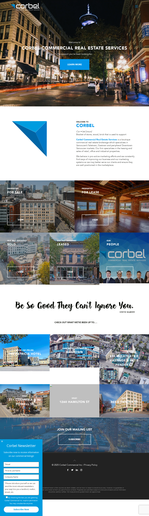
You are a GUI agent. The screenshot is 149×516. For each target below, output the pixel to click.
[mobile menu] (136, 6)
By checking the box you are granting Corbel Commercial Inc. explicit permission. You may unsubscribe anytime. (21, 500)
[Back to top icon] (74, 459)
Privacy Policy (90, 464)
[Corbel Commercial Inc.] (25, 6)
